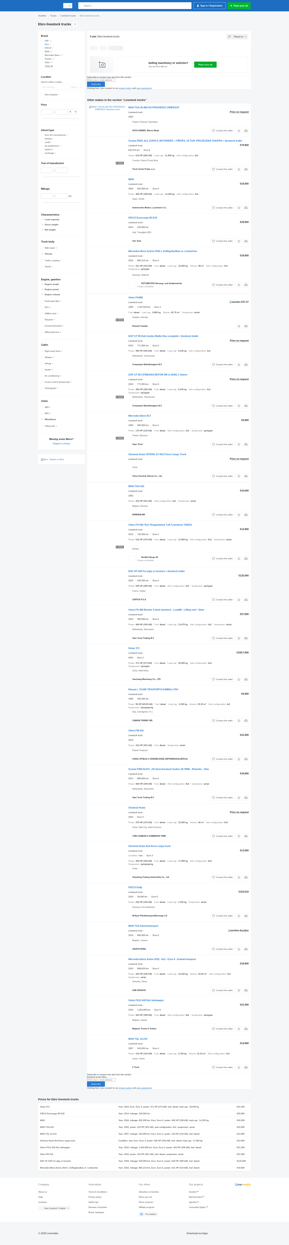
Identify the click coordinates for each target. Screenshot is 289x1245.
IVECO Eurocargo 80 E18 (142, 217)
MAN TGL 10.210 (137, 1039)
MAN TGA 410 (136, 486)
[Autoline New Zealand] (48, 6)
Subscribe (96, 84)
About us (42, 1192)
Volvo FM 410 (136, 730)
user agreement (144, 88)
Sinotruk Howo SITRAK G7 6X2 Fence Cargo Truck (157, 454)
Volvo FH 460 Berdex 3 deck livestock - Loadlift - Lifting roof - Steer (166, 609)
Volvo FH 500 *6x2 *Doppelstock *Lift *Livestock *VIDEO (160, 525)
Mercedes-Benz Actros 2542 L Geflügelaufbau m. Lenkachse (162, 251)
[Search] (81, 6)
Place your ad (205, 64)
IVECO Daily (135, 887)
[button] (239, 130)
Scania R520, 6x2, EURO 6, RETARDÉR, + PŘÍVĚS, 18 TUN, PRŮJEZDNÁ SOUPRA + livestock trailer (185, 140)
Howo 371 (134, 648)
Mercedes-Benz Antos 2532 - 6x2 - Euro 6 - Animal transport (162, 959)
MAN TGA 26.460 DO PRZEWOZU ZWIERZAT (153, 107)
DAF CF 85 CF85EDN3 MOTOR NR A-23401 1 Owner (157, 374)
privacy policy (125, 88)
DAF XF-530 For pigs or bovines (55, 1161)
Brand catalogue (96, 1212)
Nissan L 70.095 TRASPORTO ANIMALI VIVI (153, 689)
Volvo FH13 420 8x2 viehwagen (146, 1000)
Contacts (42, 1202)
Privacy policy (95, 1197)
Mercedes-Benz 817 (139, 415)
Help (40, 1197)
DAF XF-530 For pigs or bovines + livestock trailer (156, 571)
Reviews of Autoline (98, 1207)
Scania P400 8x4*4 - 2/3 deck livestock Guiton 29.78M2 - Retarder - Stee (168, 769)
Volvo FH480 (135, 297)
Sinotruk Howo (136, 807)
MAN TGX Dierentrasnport (143, 926)
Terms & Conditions (98, 1192)
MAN (131, 179)
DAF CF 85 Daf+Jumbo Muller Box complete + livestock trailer (163, 336)
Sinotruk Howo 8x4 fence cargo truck (149, 846)
